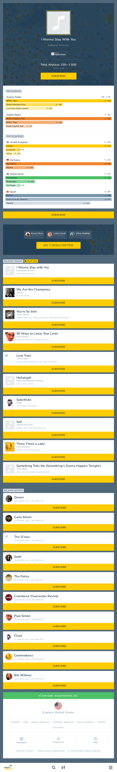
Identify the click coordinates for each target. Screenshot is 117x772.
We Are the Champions (33, 289)
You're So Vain (26, 311)
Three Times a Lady (30, 443)
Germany (15, 159)
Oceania (58, 727)
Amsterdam (11, 177)
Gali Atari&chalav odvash (29, 381)
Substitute (23, 399)
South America (86, 722)
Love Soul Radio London (17, 108)
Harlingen (11, 185)
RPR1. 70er (11, 100)
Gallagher (21, 270)
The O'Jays (22, 358)
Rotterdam (11, 181)
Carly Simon (22, 314)
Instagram (21, 742)
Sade (17, 556)
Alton (9, 153)
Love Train (23, 355)
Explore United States (58, 712)
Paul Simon (22, 336)
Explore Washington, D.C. (60, 695)
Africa (102, 722)
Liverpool (10, 149)
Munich (9, 167)
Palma (9, 195)
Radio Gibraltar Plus (15, 104)
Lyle (32, 270)
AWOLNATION (24, 425)
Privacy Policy (25, 751)
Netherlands (16, 173)
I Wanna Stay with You (32, 267)
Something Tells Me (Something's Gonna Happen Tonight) (58, 465)
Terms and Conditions (51, 751)
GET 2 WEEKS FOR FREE (58, 245)
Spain (13, 191)
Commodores (23, 447)
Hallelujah (23, 377)
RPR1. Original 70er (15, 118)
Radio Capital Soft (15, 126)
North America (40, 722)
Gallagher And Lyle (58, 45)
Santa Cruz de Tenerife (17, 199)
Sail (19, 421)
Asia (25, 722)
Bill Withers (23, 675)
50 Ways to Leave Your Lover (37, 333)
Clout (19, 403)
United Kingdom (19, 142)
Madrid (9, 203)
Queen (20, 292)
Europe (15, 722)
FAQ (95, 742)
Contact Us (58, 742)
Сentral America (63, 722)
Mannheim (11, 163)
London (9, 146)
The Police (21, 576)
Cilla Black (22, 469)
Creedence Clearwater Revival (36, 596)
